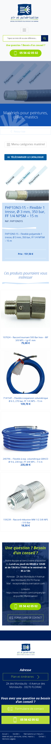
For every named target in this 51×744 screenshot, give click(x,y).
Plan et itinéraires (22, 677)
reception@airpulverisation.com (28, 583)
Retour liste (19, 131)
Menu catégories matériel (28, 144)
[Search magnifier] (44, 38)
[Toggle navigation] (24, 30)
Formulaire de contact (29, 709)
